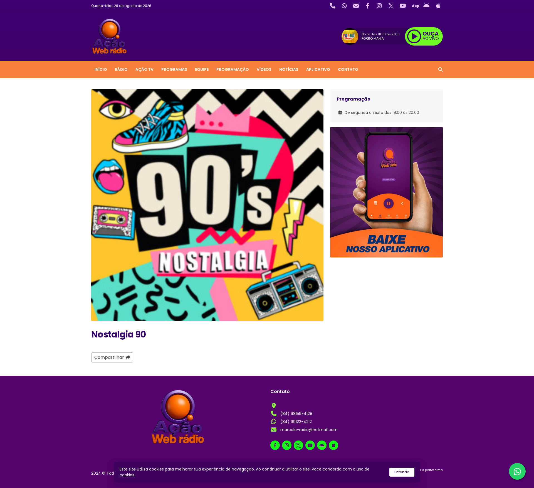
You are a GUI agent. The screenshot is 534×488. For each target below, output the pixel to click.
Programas (174, 69)
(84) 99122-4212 (296, 421)
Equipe (202, 69)
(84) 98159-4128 (296, 413)
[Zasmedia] (429, 477)
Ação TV (144, 69)
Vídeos (264, 69)
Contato (348, 69)
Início (101, 69)
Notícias (288, 69)
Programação (232, 69)
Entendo (401, 472)
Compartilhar (109, 357)
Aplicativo (318, 69)
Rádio (121, 69)
